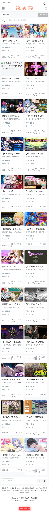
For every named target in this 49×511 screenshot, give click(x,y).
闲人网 (26, 498)
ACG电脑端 (6, 47)
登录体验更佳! (24, 508)
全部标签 (6, 14)
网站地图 (34, 498)
